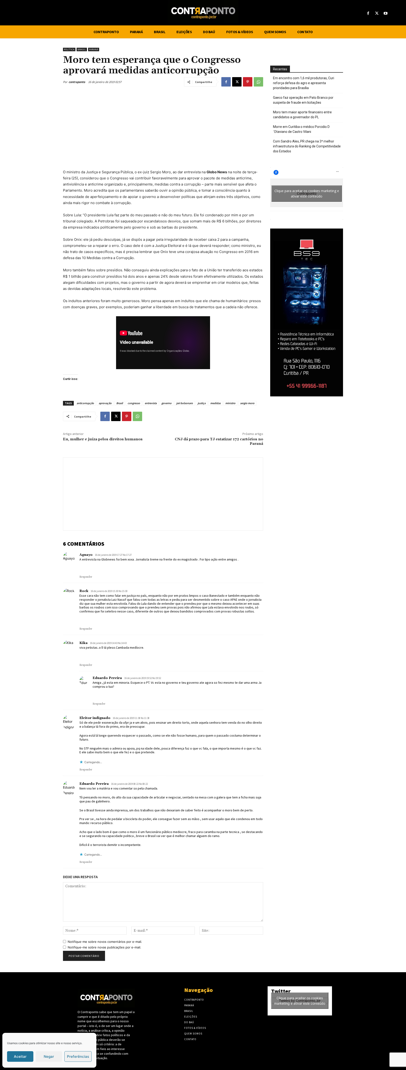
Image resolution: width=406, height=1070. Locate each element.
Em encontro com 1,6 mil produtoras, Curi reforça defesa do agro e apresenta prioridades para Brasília (303, 83)
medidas (215, 403)
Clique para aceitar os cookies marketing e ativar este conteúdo (306, 193)
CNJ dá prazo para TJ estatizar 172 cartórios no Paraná (219, 441)
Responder (85, 577)
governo (166, 403)
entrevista (151, 403)
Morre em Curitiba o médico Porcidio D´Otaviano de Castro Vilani (301, 129)
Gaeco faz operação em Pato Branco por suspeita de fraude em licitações (303, 100)
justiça (202, 403)
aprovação (105, 403)
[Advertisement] (163, 126)
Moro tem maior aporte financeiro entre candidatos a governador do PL (302, 114)
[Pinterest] (247, 82)
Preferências (78, 1056)
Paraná (93, 49)
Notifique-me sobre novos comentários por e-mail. (105, 942)
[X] (377, 13)
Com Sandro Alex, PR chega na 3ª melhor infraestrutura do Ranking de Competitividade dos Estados (307, 146)
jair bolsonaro (184, 403)
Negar (49, 1056)
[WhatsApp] (258, 82)
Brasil (82, 49)
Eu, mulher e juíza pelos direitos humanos (103, 439)
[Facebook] (368, 13)
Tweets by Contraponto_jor (299, 1000)
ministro (230, 403)
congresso (134, 403)
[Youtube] (386, 13)
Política (69, 49)
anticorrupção (85, 403)
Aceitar (20, 1056)
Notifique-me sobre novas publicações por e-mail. (104, 947)
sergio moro (247, 403)
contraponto (77, 82)
